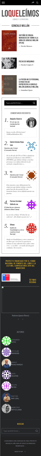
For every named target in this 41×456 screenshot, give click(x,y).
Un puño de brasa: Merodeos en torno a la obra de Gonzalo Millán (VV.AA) (28, 39)
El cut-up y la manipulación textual (15, 124)
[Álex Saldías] (6, 374)
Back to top (19, 451)
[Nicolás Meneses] (6, 352)
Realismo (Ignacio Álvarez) (20, 315)
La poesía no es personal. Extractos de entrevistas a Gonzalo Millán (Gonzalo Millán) (29, 83)
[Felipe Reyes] (6, 386)
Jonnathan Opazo (26, 90)
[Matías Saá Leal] (6, 397)
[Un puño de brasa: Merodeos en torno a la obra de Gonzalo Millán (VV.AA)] (9, 40)
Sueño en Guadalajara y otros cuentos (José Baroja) (17, 231)
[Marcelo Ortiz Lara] (6, 408)
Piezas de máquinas (26, 61)
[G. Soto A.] (6, 341)
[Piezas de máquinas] (9, 63)
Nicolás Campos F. (27, 65)
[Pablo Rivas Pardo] (6, 363)
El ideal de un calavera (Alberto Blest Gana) (12, 208)
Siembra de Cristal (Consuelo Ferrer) (11, 149)
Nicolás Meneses (26, 46)
